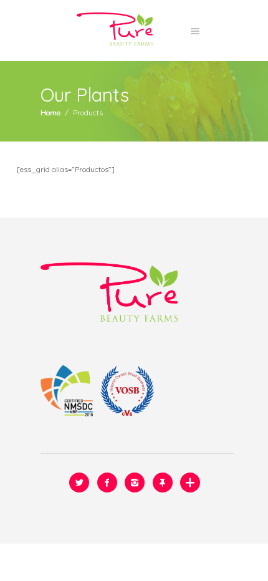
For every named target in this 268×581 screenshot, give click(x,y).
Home (50, 112)
